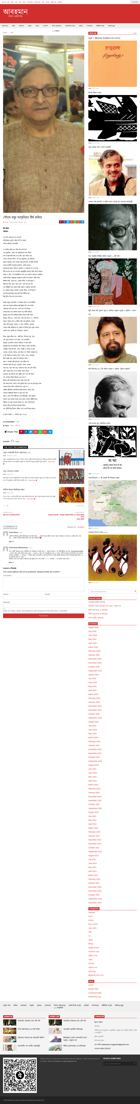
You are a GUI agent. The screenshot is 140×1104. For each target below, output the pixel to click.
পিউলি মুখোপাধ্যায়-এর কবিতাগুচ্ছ (97, 614)
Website (6, 602)
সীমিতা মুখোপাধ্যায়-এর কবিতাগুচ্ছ (98, 610)
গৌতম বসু (17, 426)
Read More (32, 480)
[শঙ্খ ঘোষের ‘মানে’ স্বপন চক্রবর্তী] (112, 173)
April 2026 (92, 643)
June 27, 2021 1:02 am (16, 222)
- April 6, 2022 (10, 474)
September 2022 (95, 808)
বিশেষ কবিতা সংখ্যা (94, 92)
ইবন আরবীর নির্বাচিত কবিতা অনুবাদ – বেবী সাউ (104, 256)
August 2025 (93, 675)
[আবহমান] (15, 14)
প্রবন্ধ (20, 2)
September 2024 (95, 718)
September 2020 (95, 899)
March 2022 (93, 828)
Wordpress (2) (72, 527)
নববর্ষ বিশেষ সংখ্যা (37, 2)
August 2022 (93, 812)
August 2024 (93, 722)
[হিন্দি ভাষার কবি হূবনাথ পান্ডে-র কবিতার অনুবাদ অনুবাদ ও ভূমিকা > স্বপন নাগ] (112, 340)
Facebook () (80, 527)
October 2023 (94, 757)
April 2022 (92, 824)
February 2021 (94, 879)
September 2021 (95, 852)
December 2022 (94, 797)
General (91, 912)
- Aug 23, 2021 (95, 528)
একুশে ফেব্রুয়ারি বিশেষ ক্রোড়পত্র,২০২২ (17, 452)
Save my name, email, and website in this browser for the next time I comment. (35, 611)
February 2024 (94, 741)
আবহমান (6, 222)
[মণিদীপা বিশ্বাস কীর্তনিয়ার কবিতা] (71, 494)
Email (48, 594)
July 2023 (92, 769)
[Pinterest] (61, 221)
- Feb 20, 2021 (95, 473)
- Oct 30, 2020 (95, 419)
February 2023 (94, 789)
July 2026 (92, 631)
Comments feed (94, 993)
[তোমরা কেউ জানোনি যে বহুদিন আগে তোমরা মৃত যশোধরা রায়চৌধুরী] (112, 227)
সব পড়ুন (134, 33)
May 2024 (92, 734)
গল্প (89, 936)
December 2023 (94, 749)
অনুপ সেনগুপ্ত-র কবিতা (11, 471)
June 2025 (92, 682)
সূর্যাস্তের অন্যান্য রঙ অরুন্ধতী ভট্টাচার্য (31, 1037)
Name (6, 594)
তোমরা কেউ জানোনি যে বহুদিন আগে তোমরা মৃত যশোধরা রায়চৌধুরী (110, 201)
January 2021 (94, 883)
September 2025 (95, 671)
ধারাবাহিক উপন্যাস (93, 948)
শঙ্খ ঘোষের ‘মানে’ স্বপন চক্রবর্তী (99, 147)
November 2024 (94, 710)
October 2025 (94, 667)
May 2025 (92, 686)
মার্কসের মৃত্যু (59, 2)
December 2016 (94, 903)
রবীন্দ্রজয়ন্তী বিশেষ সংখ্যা (95, 975)
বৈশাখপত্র (47, 2)
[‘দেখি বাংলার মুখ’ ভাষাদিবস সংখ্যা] (112, 449)
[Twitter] (68, 221)
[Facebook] (64, 221)
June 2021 (92, 863)
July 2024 (92, 726)
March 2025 (93, 694)
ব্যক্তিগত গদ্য (92, 967)
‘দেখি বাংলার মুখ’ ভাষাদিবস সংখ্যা (99, 423)
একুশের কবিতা (92, 928)
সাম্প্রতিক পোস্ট (54, 1017)
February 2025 (94, 698)
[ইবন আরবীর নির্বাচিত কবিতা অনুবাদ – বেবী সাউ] (112, 281)
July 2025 (92, 678)
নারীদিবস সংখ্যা (53, 2)
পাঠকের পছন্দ (93, 33)
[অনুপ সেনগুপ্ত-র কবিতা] (71, 476)
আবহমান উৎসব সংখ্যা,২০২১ (98, 532)
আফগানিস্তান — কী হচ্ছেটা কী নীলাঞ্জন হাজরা (103, 478)
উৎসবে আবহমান (93, 924)
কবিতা (8, 2)
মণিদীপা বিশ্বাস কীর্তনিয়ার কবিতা (13, 489)
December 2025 (94, 659)
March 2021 (93, 875)
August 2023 (93, 765)
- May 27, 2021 (95, 197)
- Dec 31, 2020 (95, 143)
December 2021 (94, 840)
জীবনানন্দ (90, 944)
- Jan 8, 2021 (95, 364)
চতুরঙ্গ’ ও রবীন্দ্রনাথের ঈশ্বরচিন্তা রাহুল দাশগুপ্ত (104, 38)
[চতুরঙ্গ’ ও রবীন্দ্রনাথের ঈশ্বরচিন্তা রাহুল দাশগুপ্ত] (112, 64)
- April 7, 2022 (10, 492)
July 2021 (92, 859)
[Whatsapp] (75, 221)
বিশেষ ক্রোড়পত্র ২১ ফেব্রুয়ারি (56, 26)
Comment (7, 575)
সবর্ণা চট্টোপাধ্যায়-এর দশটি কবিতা (29, 1029)
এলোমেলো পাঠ (8, 1017)
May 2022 (92, 820)
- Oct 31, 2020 (95, 306)
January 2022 (94, 836)
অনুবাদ (16, 2)
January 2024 (94, 745)
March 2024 (93, 737)
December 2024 (94, 706)
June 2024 (92, 730)
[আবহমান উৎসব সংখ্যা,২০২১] (112, 558)
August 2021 (93, 856)
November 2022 (94, 800)
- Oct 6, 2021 (95, 582)
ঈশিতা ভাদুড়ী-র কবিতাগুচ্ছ (96, 618)
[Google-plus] (79, 221)
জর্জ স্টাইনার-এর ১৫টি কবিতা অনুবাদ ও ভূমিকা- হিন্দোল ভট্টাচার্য (109, 369)
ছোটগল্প (43, 2)
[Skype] (82, 221)
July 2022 (92, 816)
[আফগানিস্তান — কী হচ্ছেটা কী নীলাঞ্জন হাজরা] (112, 503)
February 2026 (94, 651)
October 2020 (94, 895)
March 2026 (93, 647)
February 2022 (94, 832)
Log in (90, 985)
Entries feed (93, 989)
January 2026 (94, 655)
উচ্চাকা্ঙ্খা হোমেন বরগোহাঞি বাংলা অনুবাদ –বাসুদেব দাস (104, 606)
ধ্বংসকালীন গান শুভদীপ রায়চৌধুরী (29, 1046)
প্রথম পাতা (4, 2)
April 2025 (92, 690)
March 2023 (93, 785)
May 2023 (92, 777)
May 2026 (92, 639)
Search (134, 2)
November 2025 (94, 663)
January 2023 (94, 793)
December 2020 (94, 887)
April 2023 (92, 781)
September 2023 (95, 761)
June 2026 (92, 635)
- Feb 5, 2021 (95, 252)
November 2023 (94, 753)
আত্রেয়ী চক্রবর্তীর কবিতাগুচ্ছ (96, 602)
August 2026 (93, 627)
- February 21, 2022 (12, 455)
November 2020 (94, 891)
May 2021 (92, 867)
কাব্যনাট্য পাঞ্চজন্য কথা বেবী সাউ (29, 1021)
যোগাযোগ (24, 2)
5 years (21, 532)
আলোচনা (12, 2)
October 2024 (94, 714)
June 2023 (92, 773)
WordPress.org (94, 997)
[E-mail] (71, 221)
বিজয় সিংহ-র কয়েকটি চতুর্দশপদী (11, 515)
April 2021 (92, 871)
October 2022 (94, 804)
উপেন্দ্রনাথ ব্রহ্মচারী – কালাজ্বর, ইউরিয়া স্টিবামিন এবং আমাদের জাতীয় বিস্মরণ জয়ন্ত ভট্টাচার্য (66, 517)
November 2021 (94, 844)
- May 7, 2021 (95, 88)
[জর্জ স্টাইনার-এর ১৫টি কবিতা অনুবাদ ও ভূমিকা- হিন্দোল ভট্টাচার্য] (112, 394)
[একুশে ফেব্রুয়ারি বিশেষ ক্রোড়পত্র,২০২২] (71, 457)
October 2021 (94, 848)
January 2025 (94, 702)
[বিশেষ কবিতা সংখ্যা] (112, 118)
